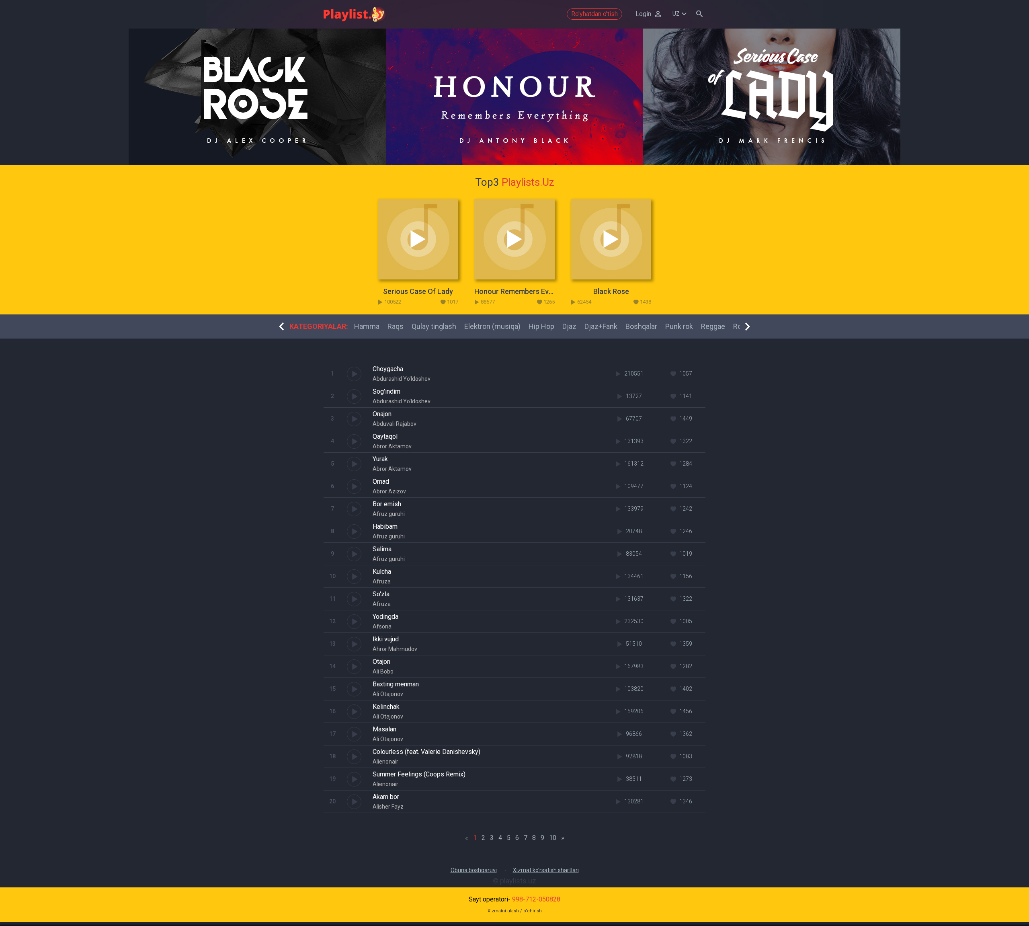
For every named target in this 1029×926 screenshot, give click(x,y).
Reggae (713, 326)
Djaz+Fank (600, 326)
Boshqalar (641, 326)
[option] (257, 97)
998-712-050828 (536, 899)
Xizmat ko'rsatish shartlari (546, 870)
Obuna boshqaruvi (474, 870)
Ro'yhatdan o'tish (594, 14)
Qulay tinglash (434, 326)
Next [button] (748, 326)
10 (552, 838)
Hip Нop (541, 326)
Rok (739, 326)
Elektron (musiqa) (492, 326)
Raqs (395, 326)
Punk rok (679, 326)
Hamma (366, 326)
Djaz (569, 326)
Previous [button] (281, 326)
